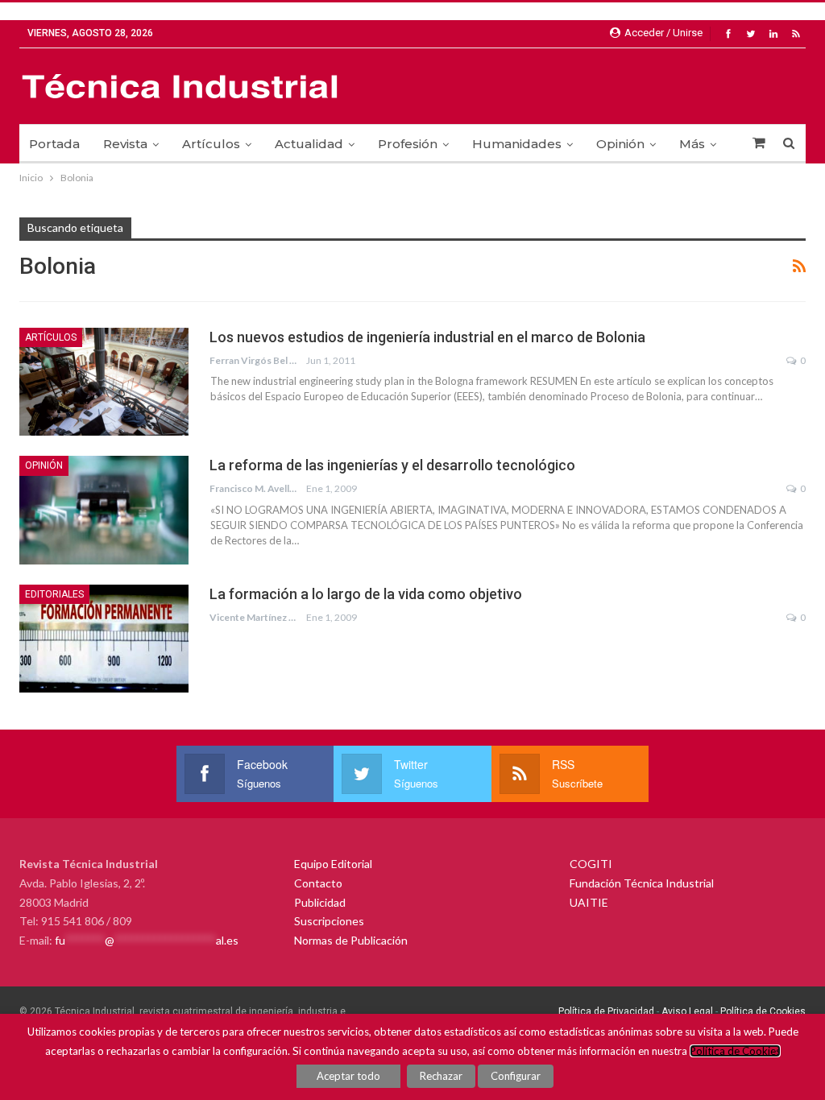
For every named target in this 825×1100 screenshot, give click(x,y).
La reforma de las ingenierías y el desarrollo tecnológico (392, 465)
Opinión (620, 143)
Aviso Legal (686, 1011)
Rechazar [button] (441, 1075)
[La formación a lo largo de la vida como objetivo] (104, 639)
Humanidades (517, 143)
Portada (54, 143)
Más (692, 143)
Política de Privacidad (606, 1011)
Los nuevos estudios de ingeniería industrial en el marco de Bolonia (427, 337)
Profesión (407, 143)
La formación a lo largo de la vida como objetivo (365, 593)
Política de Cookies (763, 1011)
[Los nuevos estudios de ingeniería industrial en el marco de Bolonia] (104, 382)
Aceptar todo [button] (348, 1075)
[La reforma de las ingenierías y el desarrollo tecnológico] (104, 510)
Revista (125, 143)
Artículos (211, 143)
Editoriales (54, 594)
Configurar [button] (516, 1075)
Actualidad (309, 143)
